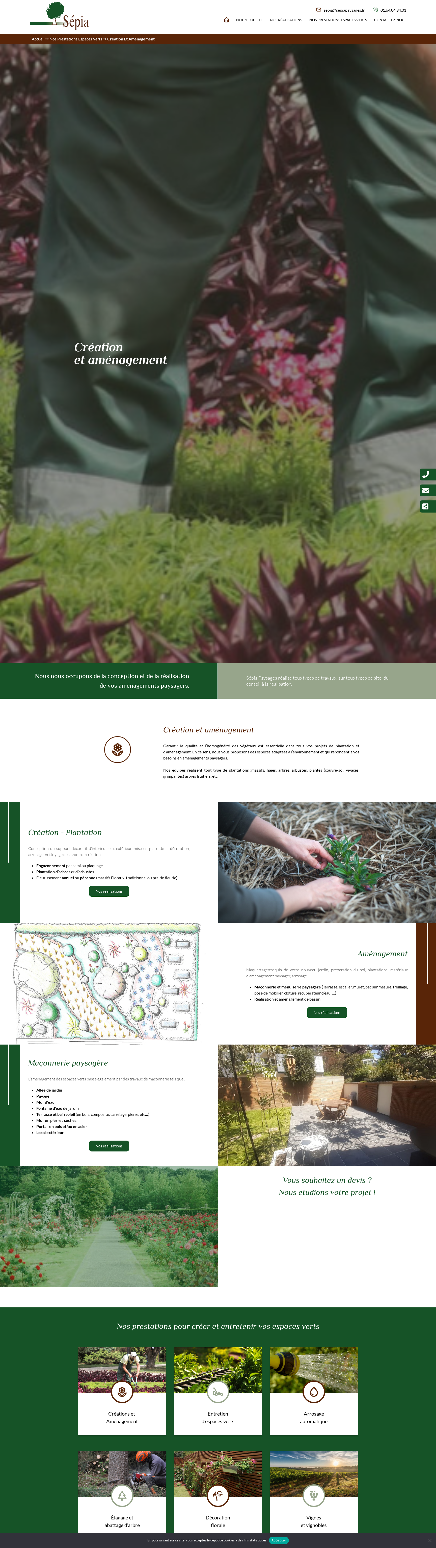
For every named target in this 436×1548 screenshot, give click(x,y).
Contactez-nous (390, 20)
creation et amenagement (131, 38)
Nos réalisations (286, 20)
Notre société (249, 20)
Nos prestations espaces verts (338, 20)
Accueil (38, 38)
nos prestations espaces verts (75, 38)
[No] (429, 1540)
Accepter (278, 1540)
